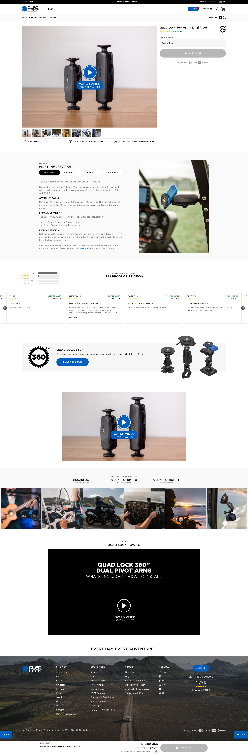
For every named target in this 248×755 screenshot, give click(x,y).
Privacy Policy (97, 685)
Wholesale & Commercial (137, 689)
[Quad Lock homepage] (30, 11)
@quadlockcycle (166, 480)
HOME (24, 17)
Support (202, 2)
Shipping (206, 9)
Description (49, 172)
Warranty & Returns (100, 702)
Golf (58, 702)
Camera (60, 710)
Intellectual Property (135, 681)
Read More (73, 317)
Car (58, 677)
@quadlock (81, 480)
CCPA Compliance (99, 693)
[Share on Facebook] (220, 17)
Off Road (60, 685)
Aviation (60, 697)
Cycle (59, 681)
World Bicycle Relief (135, 685)
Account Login (98, 681)
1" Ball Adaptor (80, 248)
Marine (59, 693)
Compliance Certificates (102, 697)
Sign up (6, 735)
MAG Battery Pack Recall (103, 710)
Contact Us (96, 677)
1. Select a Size (166, 37)
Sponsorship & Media (135, 693)
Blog (127, 677)
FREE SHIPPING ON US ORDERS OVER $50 (122, 2)
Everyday (61, 689)
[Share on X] (224, 17)
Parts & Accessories (66, 714)
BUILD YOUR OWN (72, 362)
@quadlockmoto (124, 480)
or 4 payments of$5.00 (139, 748)
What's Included (70, 172)
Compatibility (113, 172)
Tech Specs (92, 172)
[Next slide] (243, 308)
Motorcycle (61, 673)
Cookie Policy (97, 689)
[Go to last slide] (5, 308)
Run (58, 706)
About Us (129, 673)
